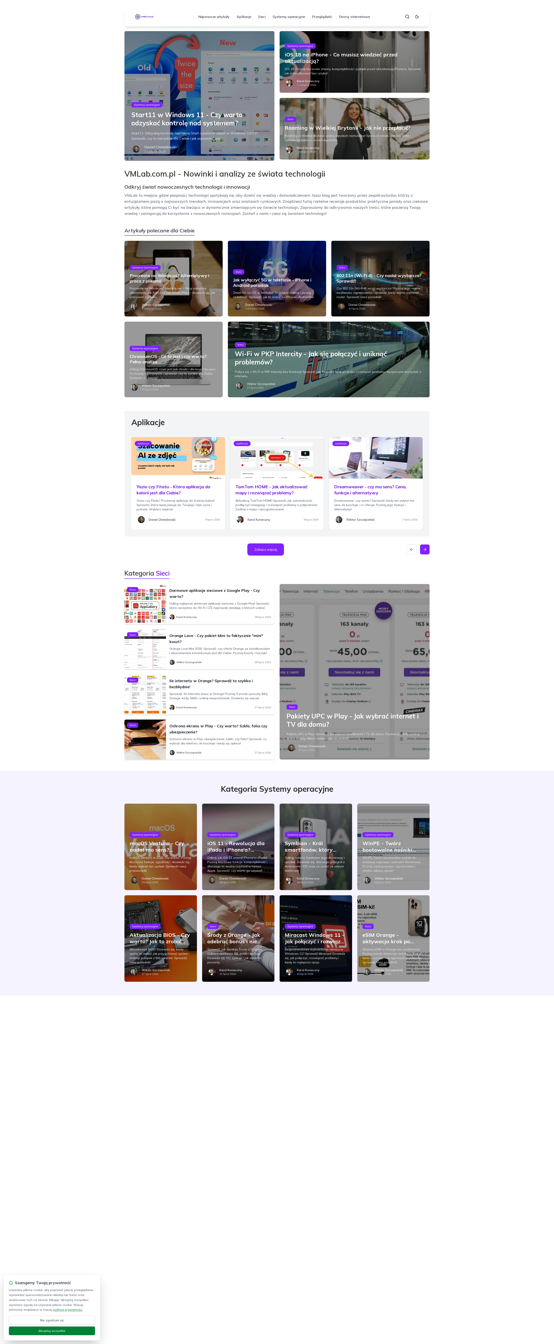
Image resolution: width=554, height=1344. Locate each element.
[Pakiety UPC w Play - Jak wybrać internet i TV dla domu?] (355, 672)
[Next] (425, 549)
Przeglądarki (322, 16)
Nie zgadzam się (52, 1320)
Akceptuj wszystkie (52, 1331)
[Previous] (412, 549)
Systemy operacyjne (289, 16)
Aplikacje (244, 16)
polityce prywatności (67, 1310)
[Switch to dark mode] (417, 17)
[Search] (407, 16)
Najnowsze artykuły (214, 16)
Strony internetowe (354, 16)
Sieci (262, 16)
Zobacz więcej (265, 549)
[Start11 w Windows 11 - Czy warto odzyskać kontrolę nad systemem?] (199, 96)
